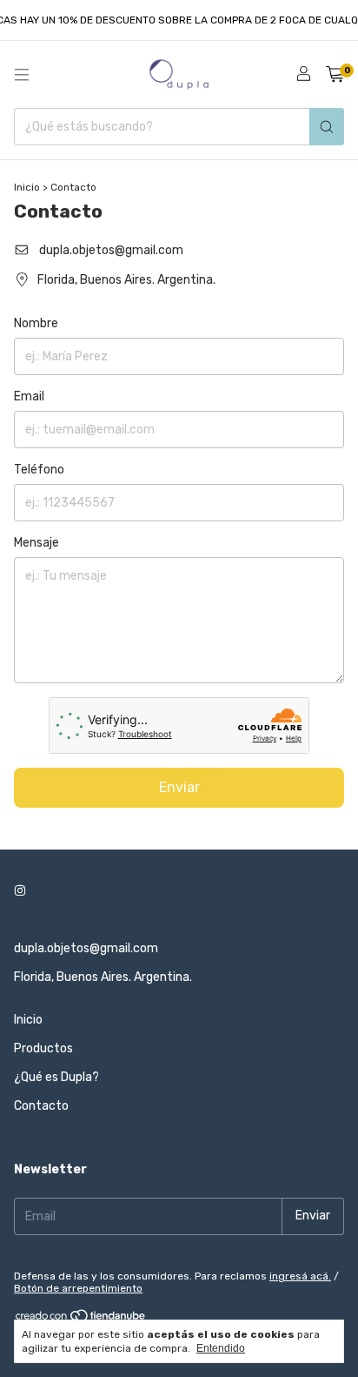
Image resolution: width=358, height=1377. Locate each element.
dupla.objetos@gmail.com (111, 250)
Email (29, 396)
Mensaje (36, 542)
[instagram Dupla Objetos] (20, 891)
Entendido (220, 1348)
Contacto (41, 1105)
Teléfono (39, 469)
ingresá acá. (300, 1276)
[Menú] (22, 75)
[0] (335, 74)
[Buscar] (326, 126)
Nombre (36, 323)
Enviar (179, 787)
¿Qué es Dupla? (56, 1077)
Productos (43, 1048)
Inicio (27, 187)
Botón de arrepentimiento (78, 1288)
